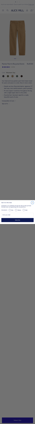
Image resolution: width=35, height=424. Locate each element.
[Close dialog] (32, 202)
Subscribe (17, 220)
